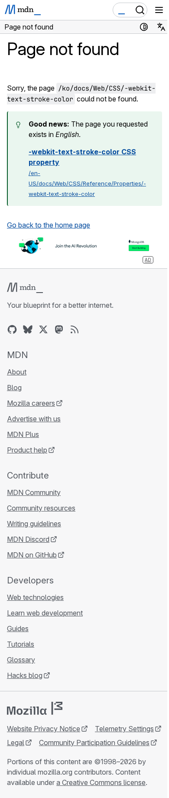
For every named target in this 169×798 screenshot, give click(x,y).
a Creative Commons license (101, 782)
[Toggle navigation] (159, 10)
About (16, 372)
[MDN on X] (43, 329)
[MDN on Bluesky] (28, 329)
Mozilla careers (31, 403)
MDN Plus (23, 434)
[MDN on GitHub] (12, 329)
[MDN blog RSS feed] (74, 329)
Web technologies (35, 597)
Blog (14, 387)
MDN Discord (28, 539)
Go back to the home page (48, 225)
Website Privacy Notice (43, 728)
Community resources (41, 508)
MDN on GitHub (32, 554)
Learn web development (45, 613)
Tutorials (20, 644)
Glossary (21, 659)
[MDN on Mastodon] (59, 329)
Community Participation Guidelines (94, 742)
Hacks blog (24, 675)
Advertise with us (34, 418)
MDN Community (34, 492)
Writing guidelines (34, 523)
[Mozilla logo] (34, 708)
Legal (15, 742)
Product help (27, 450)
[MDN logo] (25, 288)
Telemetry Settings (124, 728)
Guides (18, 628)
